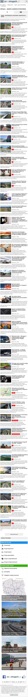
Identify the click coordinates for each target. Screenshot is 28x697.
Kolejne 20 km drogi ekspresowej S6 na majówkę (19, 101)
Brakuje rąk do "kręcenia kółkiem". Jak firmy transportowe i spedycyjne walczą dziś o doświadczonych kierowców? (19, 220)
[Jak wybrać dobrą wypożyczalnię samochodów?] (5, 299)
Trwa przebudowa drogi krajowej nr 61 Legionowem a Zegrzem (19, 158)
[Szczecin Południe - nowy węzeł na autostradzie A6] (5, 405)
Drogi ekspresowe (8, 548)
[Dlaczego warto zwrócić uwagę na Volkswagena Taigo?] (5, 366)
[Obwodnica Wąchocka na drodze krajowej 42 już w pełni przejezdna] (5, 79)
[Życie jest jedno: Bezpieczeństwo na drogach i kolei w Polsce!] (5, 287)
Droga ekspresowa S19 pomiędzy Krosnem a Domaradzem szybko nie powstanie (18, 48)
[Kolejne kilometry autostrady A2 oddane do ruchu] (5, 91)
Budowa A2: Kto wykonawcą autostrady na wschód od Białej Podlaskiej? (19, 494)
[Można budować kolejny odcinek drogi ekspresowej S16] (5, 149)
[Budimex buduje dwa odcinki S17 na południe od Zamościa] (5, 522)
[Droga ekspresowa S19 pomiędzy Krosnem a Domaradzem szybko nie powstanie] (5, 49)
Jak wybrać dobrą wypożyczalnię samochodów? (19, 297)
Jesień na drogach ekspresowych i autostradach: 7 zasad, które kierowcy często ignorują (19, 323)
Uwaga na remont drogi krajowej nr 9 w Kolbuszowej (19, 136)
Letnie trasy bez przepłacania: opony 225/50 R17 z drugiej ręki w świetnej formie (19, 195)
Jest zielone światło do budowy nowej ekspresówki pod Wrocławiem (20, 456)
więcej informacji (14, 534)
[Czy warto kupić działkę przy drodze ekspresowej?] (5, 209)
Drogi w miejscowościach (10, 562)
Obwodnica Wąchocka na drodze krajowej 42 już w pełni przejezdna (19, 77)
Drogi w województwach (10, 558)
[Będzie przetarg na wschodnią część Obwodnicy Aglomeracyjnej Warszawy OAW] (5, 417)
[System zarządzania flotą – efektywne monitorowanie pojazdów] (5, 311)
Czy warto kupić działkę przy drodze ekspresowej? (19, 206)
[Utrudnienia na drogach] (14, 661)
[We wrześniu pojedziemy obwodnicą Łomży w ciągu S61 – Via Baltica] (5, 509)
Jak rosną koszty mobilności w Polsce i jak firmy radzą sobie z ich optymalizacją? (19, 246)
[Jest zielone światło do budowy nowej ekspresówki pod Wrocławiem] (5, 457)
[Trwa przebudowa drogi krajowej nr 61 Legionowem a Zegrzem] (5, 160)
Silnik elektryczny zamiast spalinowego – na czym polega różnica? (19, 468)
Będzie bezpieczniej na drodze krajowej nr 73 (19, 125)
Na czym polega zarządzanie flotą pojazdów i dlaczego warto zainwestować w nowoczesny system (19, 258)
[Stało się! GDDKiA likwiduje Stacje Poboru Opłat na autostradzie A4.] (5, 172)
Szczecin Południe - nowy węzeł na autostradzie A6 (18, 402)
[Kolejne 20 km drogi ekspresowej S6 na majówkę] (5, 104)
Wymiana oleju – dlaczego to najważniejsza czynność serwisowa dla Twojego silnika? (19, 337)
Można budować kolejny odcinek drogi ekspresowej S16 (19, 146)
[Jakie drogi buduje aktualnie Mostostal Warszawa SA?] (5, 38)
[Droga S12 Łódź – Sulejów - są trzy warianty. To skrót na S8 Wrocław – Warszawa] (14, 609)
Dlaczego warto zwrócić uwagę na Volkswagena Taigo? (20, 364)
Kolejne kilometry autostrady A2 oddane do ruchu (19, 88)
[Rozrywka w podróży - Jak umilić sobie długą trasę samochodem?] (5, 379)
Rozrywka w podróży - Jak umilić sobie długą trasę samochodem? (18, 377)
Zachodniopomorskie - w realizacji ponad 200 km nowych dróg (18, 63)
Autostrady (7, 545)
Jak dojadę (7, 571)
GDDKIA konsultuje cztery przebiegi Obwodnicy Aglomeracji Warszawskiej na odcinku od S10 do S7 (19, 430)
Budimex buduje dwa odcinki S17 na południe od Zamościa (19, 520)
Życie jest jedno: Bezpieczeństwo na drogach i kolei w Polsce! (19, 285)
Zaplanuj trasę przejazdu (10, 568)
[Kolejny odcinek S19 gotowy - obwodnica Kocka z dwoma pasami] (5, 184)
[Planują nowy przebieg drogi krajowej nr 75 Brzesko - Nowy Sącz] (5, 115)
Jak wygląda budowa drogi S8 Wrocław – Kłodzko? (19, 442)
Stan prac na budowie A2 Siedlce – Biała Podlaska (18, 481)
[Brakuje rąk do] (5, 220)
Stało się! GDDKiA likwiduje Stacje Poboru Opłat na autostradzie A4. (19, 171)
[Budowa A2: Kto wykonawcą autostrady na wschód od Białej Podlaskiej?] (5, 496)
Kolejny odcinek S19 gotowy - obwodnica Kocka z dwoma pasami (19, 182)
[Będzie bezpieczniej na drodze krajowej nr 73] (5, 127)
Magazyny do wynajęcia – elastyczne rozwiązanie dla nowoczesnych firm (19, 271)
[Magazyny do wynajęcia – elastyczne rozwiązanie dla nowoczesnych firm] (5, 273)
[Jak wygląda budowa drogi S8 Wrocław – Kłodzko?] (5, 445)
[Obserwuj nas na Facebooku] (14, 677)
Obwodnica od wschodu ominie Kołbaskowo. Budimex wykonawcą (19, 389)
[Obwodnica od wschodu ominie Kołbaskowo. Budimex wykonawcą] (5, 392)
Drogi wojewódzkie (9, 555)
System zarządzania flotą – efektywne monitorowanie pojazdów (19, 310)
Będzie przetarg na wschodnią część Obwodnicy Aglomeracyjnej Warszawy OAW (19, 416)
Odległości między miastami (11, 575)
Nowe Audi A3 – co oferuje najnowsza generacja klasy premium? (19, 351)
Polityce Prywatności (14, 693)
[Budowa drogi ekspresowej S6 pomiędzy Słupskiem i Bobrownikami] (5, 25)
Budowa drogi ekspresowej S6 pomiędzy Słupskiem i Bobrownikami (19, 24)
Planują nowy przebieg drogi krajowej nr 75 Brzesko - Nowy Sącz (19, 113)
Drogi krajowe (8, 552)
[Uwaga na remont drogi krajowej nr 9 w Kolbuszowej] (5, 138)
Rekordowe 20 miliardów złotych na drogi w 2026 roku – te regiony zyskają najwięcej (19, 233)
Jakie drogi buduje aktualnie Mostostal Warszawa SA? (19, 35)
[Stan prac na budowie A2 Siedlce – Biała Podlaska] (5, 484)
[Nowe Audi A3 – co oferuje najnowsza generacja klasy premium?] (5, 352)
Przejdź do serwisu (14, 694)
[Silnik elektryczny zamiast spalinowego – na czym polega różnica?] (5, 470)
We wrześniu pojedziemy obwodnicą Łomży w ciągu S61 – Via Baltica (19, 507)
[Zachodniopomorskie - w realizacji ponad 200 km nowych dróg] (5, 64)
